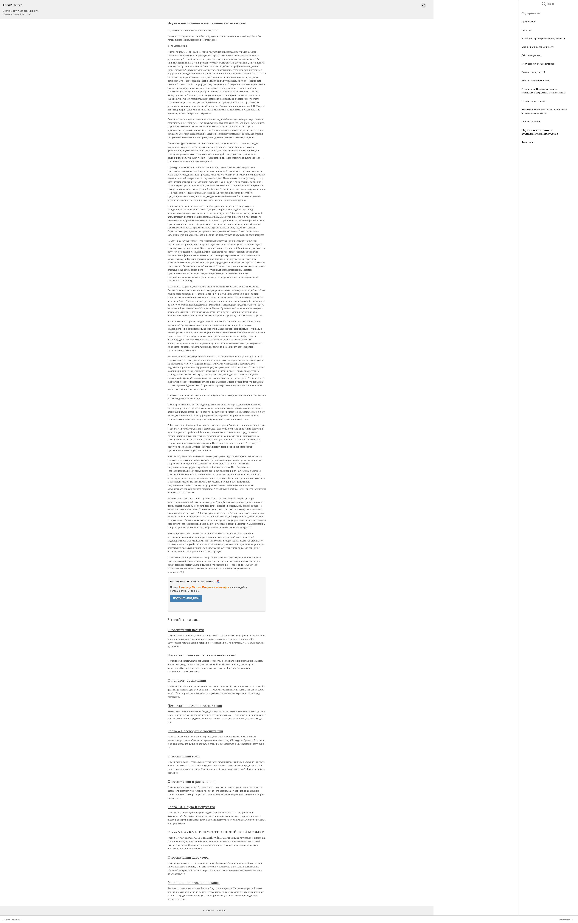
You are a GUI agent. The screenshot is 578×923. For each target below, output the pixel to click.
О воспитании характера (188, 857)
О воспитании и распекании (191, 781)
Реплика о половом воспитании (194, 882)
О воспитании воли (184, 756)
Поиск (547, 4)
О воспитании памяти (186, 629)
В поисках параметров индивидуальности (543, 38)
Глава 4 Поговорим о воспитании (195, 730)
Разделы (222, 910)
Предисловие (528, 21)
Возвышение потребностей (536, 80)
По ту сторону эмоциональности (538, 63)
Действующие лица (532, 55)
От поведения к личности (535, 100)
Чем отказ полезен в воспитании (195, 705)
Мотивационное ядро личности (538, 46)
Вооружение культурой (533, 72)
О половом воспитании (187, 680)
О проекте (208, 910)
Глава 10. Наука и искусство (191, 806)
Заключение (528, 141)
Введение (526, 29)
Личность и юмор (531, 121)
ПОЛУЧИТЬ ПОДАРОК (186, 598)
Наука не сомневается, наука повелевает (201, 655)
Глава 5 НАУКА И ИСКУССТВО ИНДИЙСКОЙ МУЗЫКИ (216, 832)
